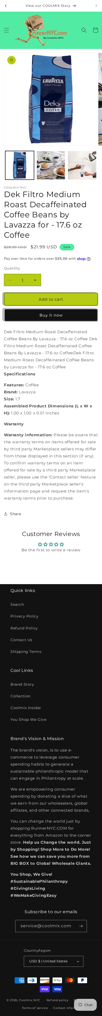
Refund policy (58, 1000)
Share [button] (15, 514)
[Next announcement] (96, 5)
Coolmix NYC (29, 1000)
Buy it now (51, 315)
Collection (20, 696)
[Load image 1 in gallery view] (19, 165)
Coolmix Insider (25, 707)
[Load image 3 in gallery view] (82, 165)
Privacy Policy (24, 616)
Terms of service (35, 1008)
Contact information (69, 1008)
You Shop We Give (28, 719)
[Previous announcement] (6, 5)
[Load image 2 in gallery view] (51, 165)
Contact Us (21, 640)
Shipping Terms (25, 651)
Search (17, 604)
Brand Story (22, 684)
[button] (6, 30)
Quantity (12, 268)
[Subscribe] (81, 926)
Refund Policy (24, 628)
